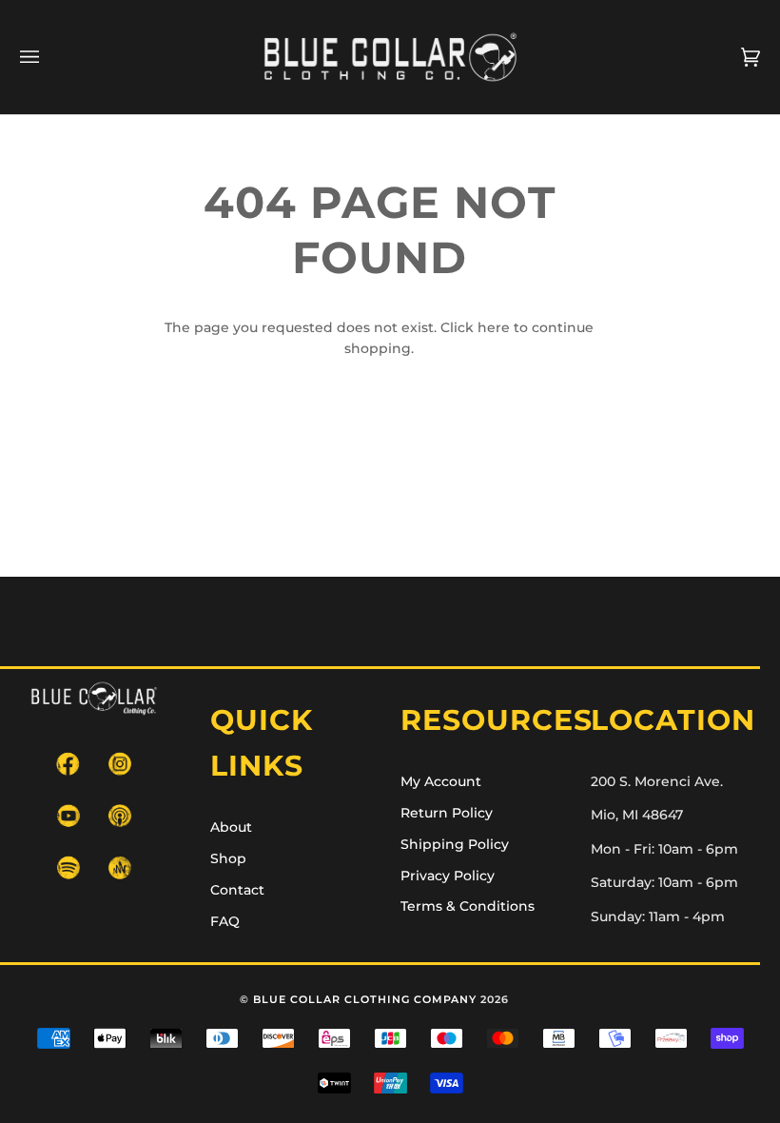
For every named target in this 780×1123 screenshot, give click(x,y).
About (231, 827)
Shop (228, 858)
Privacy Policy (447, 875)
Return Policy (446, 812)
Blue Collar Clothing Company (365, 999)
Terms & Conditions (467, 906)
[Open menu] (48, 57)
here (494, 327)
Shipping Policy (454, 844)
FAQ (225, 921)
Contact (237, 889)
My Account (440, 781)
